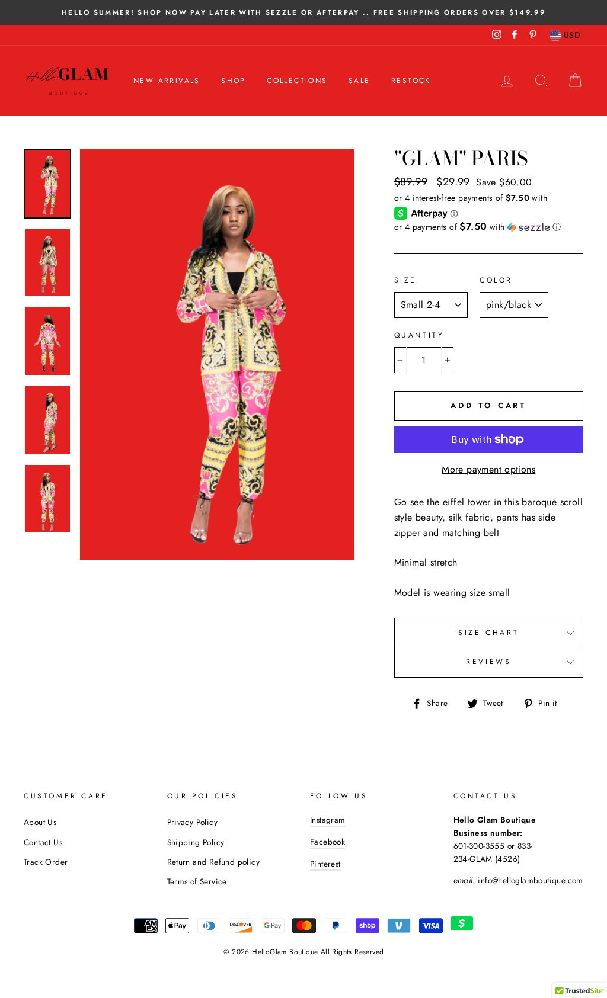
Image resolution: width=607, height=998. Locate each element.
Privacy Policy (192, 822)
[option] (303, 12)
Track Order (46, 862)
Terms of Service (197, 881)
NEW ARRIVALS (166, 80)
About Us (40, 822)
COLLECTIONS (297, 80)
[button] (488, 227)
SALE (359, 80)
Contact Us (43, 842)
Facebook (327, 842)
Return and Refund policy (213, 862)
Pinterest (325, 863)
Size (405, 280)
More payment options (488, 469)
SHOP (233, 80)
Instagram (328, 820)
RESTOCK (411, 80)
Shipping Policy (196, 842)
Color (496, 280)
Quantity (419, 335)
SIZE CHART (488, 632)
